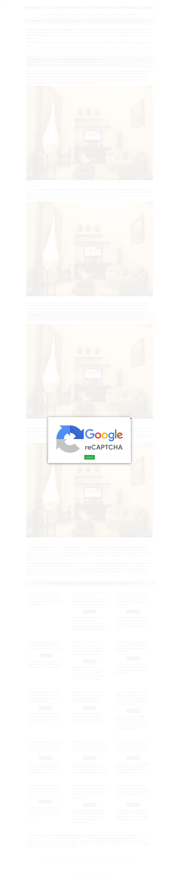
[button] (89, 440)
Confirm (89, 457)
